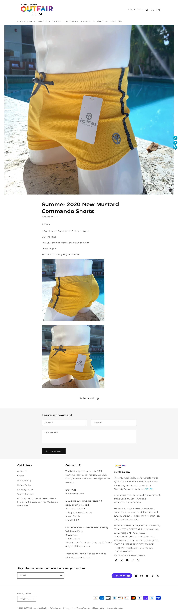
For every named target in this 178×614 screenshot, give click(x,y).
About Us (21, 471)
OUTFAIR (27, 608)
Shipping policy (98, 608)
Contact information (115, 608)
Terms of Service (25, 494)
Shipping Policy (25, 489)
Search (20, 476)
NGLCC (149, 489)
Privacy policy (68, 608)
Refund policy (55, 608)
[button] (26, 21)
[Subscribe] (61, 575)
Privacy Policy (24, 480)
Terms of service (83, 608)
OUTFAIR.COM (49, 237)
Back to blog (91, 398)
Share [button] (47, 224)
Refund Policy (24, 485)
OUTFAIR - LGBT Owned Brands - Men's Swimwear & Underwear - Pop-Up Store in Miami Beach (38, 502)
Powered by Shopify (39, 608)
